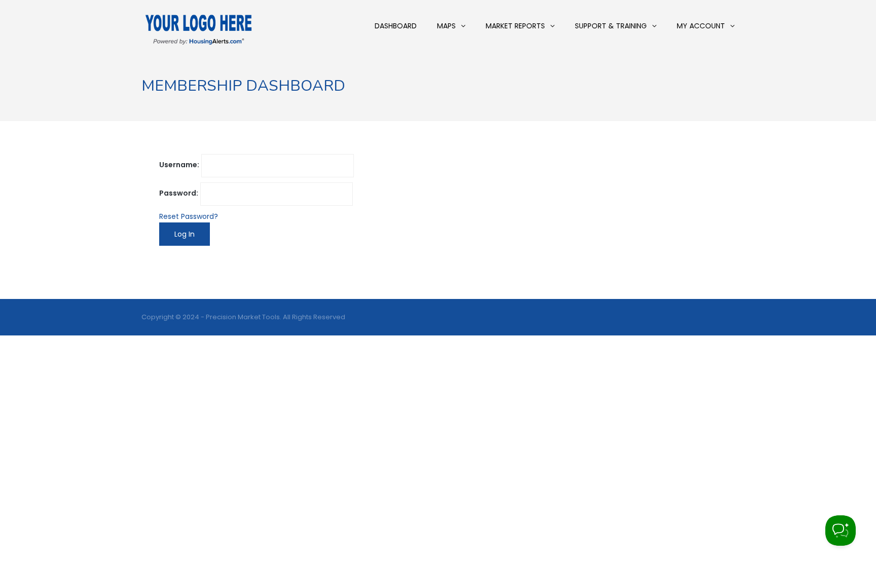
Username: (179, 165)
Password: (178, 193)
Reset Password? (188, 216)
